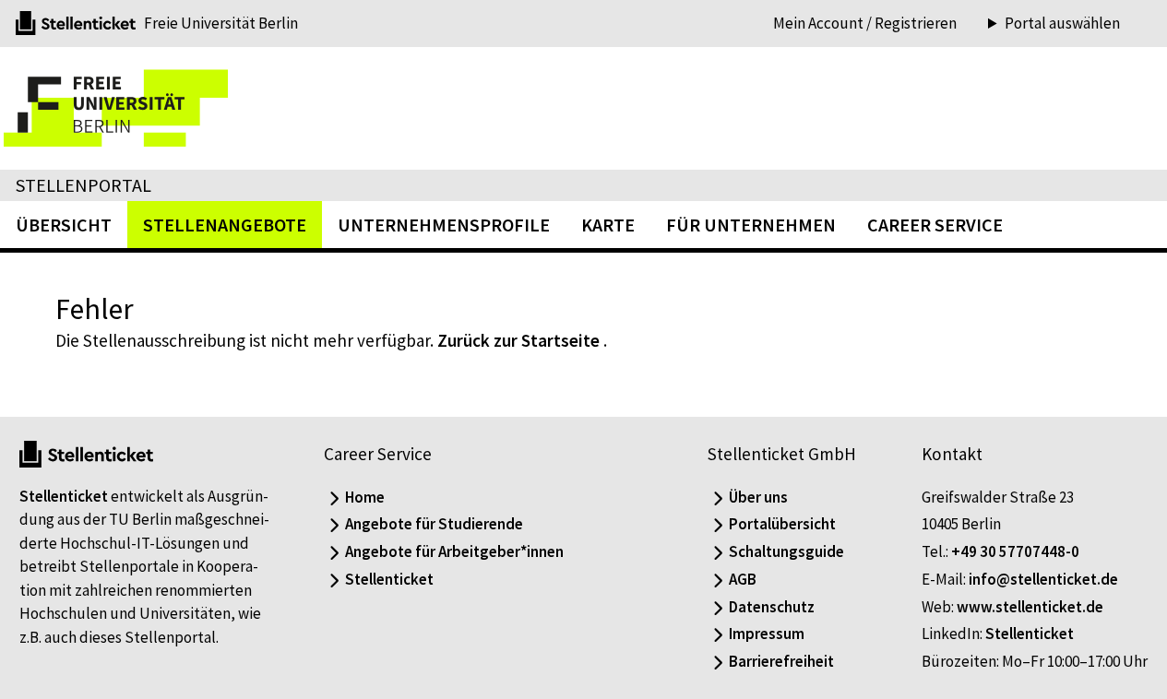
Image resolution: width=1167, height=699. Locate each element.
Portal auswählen (1062, 23)
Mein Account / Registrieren (865, 23)
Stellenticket (63, 496)
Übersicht (64, 224)
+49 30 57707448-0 (1015, 551)
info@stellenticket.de (1043, 579)
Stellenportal (83, 184)
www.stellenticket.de (1030, 607)
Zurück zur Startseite (518, 340)
